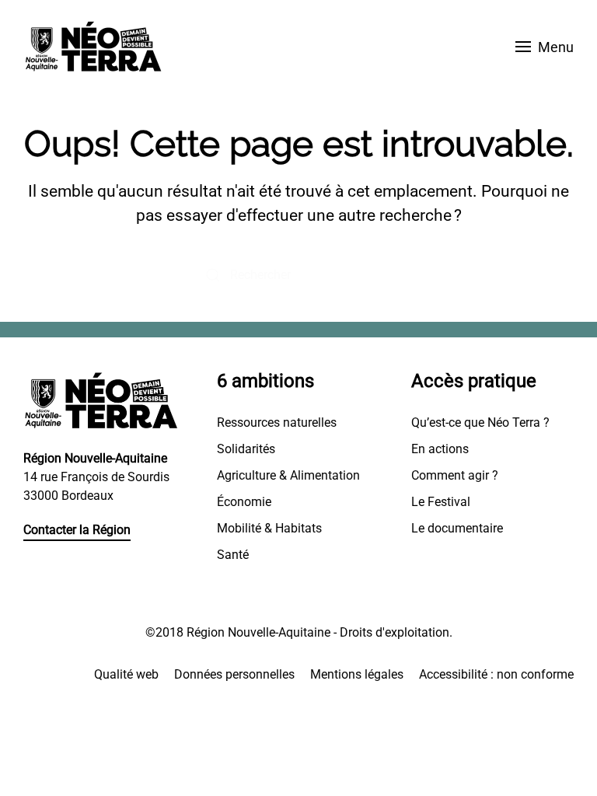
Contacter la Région (77, 529)
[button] (544, 46)
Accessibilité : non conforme (496, 674)
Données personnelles (234, 674)
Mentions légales (356, 674)
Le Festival (440, 501)
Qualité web (126, 674)
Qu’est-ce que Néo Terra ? (480, 422)
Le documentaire (457, 528)
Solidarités (246, 449)
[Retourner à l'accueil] (93, 46)
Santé (233, 554)
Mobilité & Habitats (269, 528)
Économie (244, 501)
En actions (440, 449)
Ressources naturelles (277, 422)
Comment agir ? (454, 475)
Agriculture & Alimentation (288, 475)
